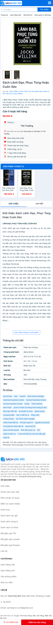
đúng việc (35, 415)
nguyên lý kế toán (42, 422)
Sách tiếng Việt (15, 15)
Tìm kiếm (44, 9)
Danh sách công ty (9, 521)
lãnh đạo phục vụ (28, 430)
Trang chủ (4, 15)
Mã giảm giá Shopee (10, 545)
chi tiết (39, 203)
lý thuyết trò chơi (25, 411)
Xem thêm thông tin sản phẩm (26, 332)
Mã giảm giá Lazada (10, 539)
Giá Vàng (40, 616)
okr (38, 430)
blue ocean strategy (36, 396)
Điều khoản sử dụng (10, 498)
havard (22, 396)
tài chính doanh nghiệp (25, 419)
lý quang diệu (8, 415)
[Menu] (49, 3)
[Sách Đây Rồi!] (13, 459)
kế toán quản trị (26, 422)
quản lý (6, 437)
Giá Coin (3, 618)
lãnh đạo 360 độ (10, 411)
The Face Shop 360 (28, 616)
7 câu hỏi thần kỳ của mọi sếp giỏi (31, 434)
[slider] (7, 74)
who (16, 396)
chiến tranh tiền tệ (10, 422)
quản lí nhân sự (9, 434)
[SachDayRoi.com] (15, 3)
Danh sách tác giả (9, 515)
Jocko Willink (14, 91)
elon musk (7, 407)
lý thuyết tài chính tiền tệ (13, 426)
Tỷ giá (16, 616)
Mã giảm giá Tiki (8, 533)
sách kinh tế (30, 426)
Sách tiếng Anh (8, 570)
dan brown (7, 396)
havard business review (12, 404)
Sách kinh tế (27, 15)
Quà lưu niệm (7, 582)
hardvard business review (13, 400)
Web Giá (48, 616)
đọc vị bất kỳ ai (23, 415)
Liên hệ (4, 551)
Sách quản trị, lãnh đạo (43, 15)
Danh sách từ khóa (9, 527)
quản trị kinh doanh (11, 430)
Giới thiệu (13, 203)
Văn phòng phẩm (8, 576)
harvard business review (36, 400)
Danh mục (5, 509)
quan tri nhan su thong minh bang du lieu (30, 407)
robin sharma (37, 404)
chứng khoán (8, 419)
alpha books (39, 411)
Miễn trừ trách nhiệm (10, 503)
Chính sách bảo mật (10, 492)
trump (27, 404)
